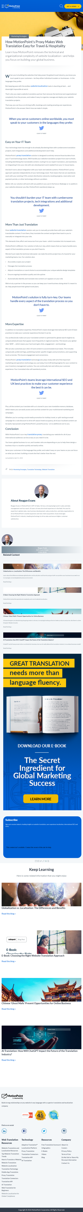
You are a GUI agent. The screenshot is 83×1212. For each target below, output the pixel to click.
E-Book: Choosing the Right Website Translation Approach (42, 594)
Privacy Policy (66, 1151)
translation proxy (34, 434)
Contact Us (65, 1163)
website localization (39, 86)
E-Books (44, 1151)
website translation (18, 230)
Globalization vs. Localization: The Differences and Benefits (42, 572)
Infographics (46, 1148)
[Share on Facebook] (38, 861)
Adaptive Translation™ (30, 1145)
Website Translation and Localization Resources (10, 1149)
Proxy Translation (8, 1175)
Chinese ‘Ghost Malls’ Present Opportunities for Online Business (42, 617)
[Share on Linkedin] (36, 861)
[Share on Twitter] (41, 861)
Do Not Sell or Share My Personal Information (69, 1158)
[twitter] (44, 1133)
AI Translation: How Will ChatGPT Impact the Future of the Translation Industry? (42, 639)
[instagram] (64, 1133)
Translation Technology (34, 469)
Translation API (7, 1181)
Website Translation (48, 469)
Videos (44, 1154)
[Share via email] (46, 861)
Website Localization (9, 1166)
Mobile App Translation (10, 1172)
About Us (64, 1145)
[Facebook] (24, 1133)
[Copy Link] (43, 861)
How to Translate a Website (11, 1159)
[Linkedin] (4, 1133)
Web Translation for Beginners (9, 1189)
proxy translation (24, 155)
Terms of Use (66, 1154)
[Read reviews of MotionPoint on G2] (27, 1117)
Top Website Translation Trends (10, 1155)
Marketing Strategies (20, 469)
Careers (64, 1148)
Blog (43, 1157)
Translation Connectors (10, 1178)
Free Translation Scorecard (51, 1145)
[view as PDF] (48, 861)
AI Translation (7, 1185)
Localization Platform (29, 1148)
